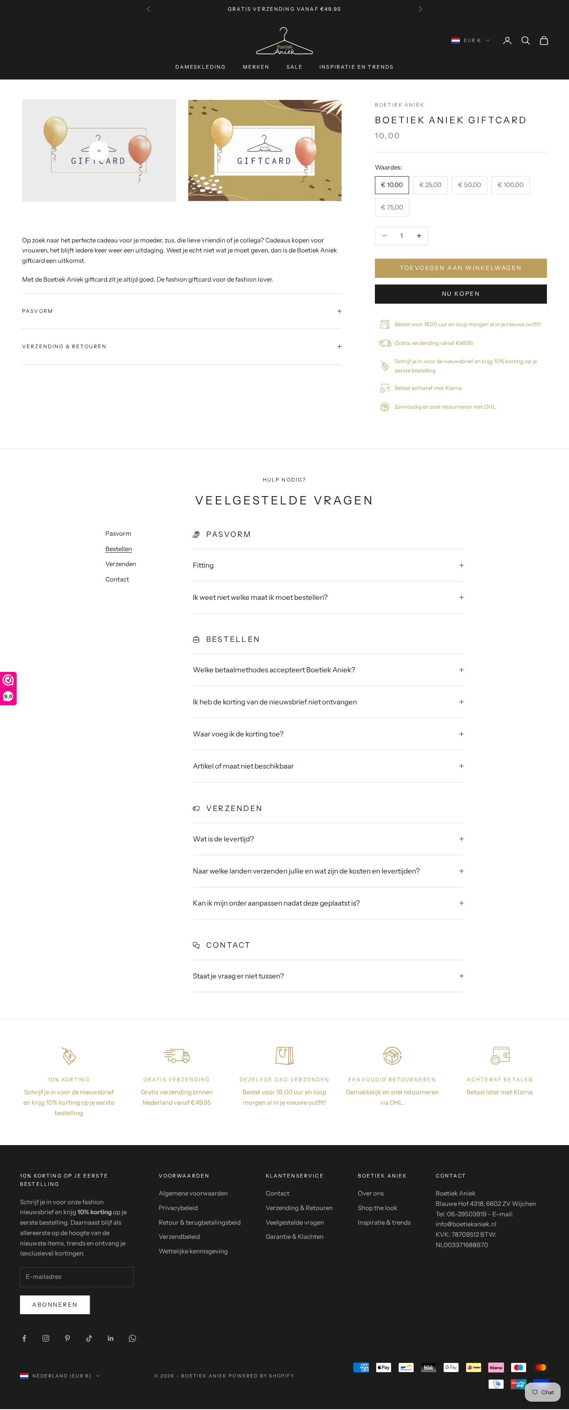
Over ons (371, 1193)
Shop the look (377, 1208)
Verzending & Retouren (299, 1208)
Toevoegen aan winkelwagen (461, 268)
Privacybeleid (178, 1208)
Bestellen (118, 549)
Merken (256, 67)
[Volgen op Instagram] (46, 1338)
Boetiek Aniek (399, 105)
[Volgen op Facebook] (24, 1338)
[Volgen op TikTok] (89, 1338)
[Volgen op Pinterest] (67, 1338)
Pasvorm (118, 533)
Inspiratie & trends (384, 1222)
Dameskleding (200, 67)
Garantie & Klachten (295, 1236)
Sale (295, 67)
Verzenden (120, 564)
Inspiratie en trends (356, 67)
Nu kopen (461, 293)
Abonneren (55, 1304)
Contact (117, 579)
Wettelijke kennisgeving (193, 1251)
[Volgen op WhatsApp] (132, 1338)
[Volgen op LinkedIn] (111, 1338)
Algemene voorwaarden (193, 1193)
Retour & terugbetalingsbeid (200, 1222)
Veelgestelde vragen (295, 1222)
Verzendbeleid (179, 1236)
